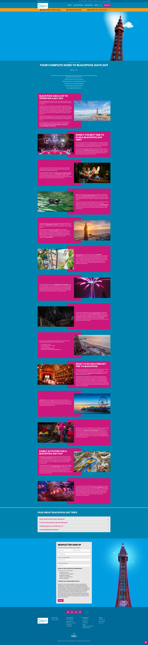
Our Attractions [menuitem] (78, 5)
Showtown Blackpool (64, 578)
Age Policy (101, 623)
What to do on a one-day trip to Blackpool (74, 83)
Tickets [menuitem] (70, 5)
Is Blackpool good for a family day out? (51, 526)
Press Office (85, 623)
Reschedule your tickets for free (98, 10)
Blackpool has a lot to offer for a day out (74, 79)
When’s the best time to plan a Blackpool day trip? (74, 81)
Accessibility (69, 626)
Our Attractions (69, 619)
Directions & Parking (71, 623)
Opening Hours (69, 621)
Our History (85, 619)
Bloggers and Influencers (88, 626)
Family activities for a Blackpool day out (74, 85)
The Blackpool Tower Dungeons (66, 574)
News (100, 1)
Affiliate (84, 624)
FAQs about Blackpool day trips (74, 88)
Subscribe (95, 1)
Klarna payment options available (51, 10)
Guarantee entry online (74, 10)
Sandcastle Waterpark (64, 575)
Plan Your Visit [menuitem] (89, 5)
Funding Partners (86, 627)
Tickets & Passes (55, 619)
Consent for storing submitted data (69, 581)
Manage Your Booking (106, 1)
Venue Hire (90, 1)
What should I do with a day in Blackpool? (52, 519)
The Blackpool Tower (72, 62)
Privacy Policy (102, 621)
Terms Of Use (102, 619)
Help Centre (69, 624)
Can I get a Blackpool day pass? (49, 529)
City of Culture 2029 (83, 1)
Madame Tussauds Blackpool (65, 577)
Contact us (85, 621)
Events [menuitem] (96, 5)
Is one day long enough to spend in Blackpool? (53, 522)
